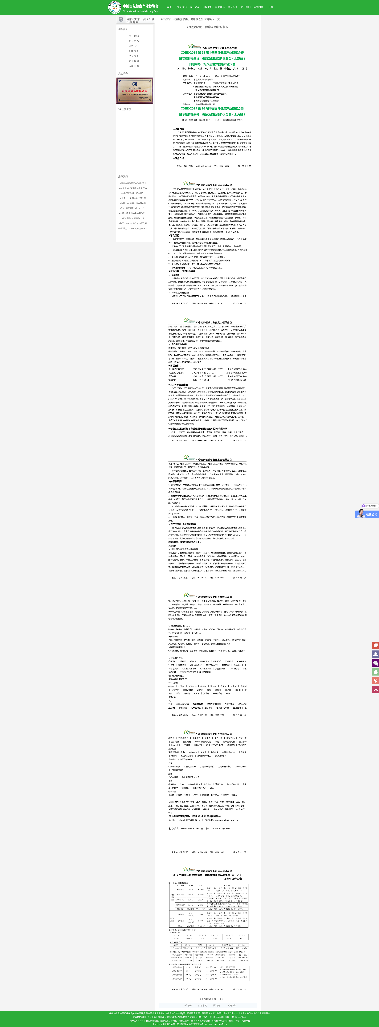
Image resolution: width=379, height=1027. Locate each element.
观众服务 (233, 7)
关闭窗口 (217, 1005)
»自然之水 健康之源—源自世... (134, 203)
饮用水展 (156, 1013)
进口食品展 (166, 1013)
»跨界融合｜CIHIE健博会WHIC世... (134, 228)
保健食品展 (114, 1013)
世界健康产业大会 (229, 1013)
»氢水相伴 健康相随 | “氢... (134, 218)
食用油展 (148, 1013)
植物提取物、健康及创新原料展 (193, 19)
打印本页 (202, 1005)
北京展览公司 (244, 1013)
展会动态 (195, 7)
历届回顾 (258, 7)
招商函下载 (210, 999)
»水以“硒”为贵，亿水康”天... (134, 193)
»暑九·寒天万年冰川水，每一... (134, 208)
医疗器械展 (188, 1013)
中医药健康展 (126, 1013)
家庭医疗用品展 (200, 1013)
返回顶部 (232, 1005)
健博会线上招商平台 (260, 1013)
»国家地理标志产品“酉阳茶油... (134, 183)
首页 (169, 7)
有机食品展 (138, 1013)
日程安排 (207, 7)
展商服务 (220, 7)
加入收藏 (188, 1005)
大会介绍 (182, 7)
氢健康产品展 (214, 1013)
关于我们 (246, 7)
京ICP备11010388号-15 (216, 1024)
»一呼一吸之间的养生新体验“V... (134, 213)
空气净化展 (177, 1013)
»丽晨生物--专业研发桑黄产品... (133, 188)
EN (271, 7)
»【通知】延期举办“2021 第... (134, 198)
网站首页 (166, 19)
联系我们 (135, 238)
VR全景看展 (124, 109)
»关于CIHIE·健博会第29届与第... (134, 223)
